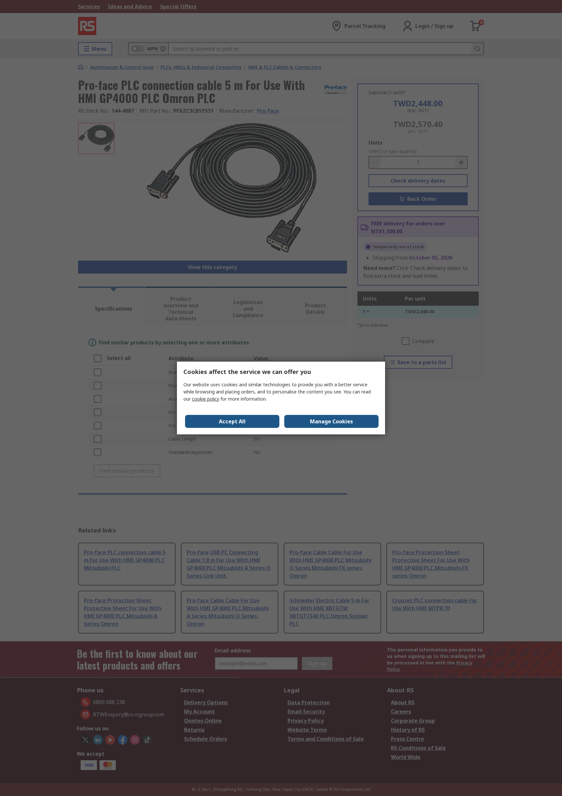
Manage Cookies (331, 421)
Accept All (232, 421)
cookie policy (205, 399)
